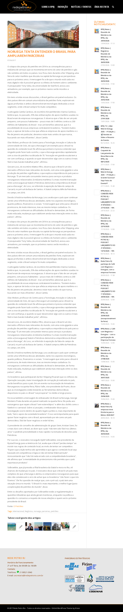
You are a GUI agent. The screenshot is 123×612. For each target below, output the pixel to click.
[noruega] (43, 34)
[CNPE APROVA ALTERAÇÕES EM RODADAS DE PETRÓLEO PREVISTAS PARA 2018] (47, 526)
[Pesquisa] (113, 6)
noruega (37, 511)
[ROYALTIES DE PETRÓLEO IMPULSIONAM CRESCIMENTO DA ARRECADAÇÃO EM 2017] (74, 526)
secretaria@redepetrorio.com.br (28, 575)
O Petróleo (18, 506)
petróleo (54, 511)
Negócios (29, 511)
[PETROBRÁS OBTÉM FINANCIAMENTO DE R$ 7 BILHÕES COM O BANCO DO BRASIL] (56, 526)
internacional (18, 511)
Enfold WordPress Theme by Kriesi (66, 608)
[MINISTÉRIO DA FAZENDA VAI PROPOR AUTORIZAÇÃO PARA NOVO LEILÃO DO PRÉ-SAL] (38, 526)
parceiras (46, 511)
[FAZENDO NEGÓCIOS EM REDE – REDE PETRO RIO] (20, 526)
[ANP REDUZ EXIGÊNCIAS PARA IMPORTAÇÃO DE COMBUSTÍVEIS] (65, 526)
